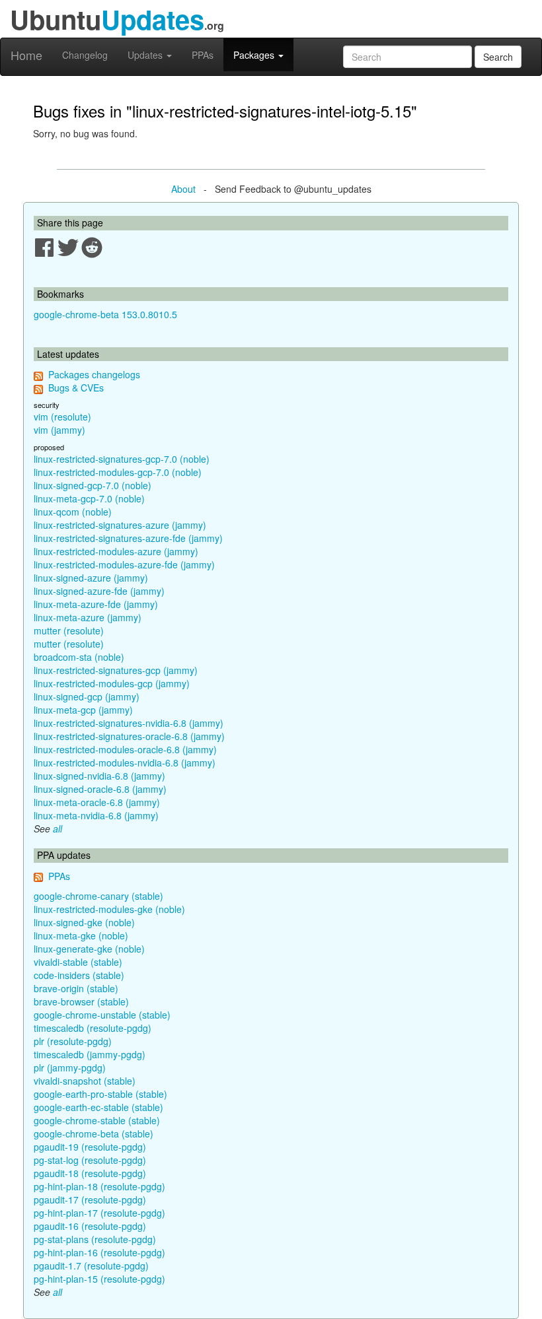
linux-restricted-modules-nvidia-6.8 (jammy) (124, 762)
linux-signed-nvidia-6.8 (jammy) (99, 775)
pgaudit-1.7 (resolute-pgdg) (91, 1265)
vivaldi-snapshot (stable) (85, 1080)
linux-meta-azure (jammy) (87, 617)
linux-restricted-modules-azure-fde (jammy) (124, 564)
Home (26, 54)
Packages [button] (255, 54)
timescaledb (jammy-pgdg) (89, 1054)
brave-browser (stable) (81, 1001)
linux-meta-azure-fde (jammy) (96, 604)
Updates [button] (146, 54)
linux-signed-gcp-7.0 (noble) (92, 485)
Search (498, 56)
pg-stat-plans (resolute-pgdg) (95, 1239)
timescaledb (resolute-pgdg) (92, 1027)
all (57, 828)
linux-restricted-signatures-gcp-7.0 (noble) (122, 458)
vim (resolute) (62, 416)
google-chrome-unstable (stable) (102, 1014)
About (183, 188)
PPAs (202, 54)
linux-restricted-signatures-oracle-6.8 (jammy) (129, 736)
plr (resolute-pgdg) (73, 1041)
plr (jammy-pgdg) (70, 1067)
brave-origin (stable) (76, 988)
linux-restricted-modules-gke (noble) (109, 909)
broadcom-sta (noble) (79, 656)
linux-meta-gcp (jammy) (83, 709)
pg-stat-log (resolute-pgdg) (90, 1160)
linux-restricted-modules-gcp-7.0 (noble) (118, 472)
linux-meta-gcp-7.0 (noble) (89, 498)
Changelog (85, 54)
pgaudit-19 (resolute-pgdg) (90, 1146)
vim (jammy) (59, 429)
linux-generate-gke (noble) (89, 948)
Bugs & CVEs (76, 387)
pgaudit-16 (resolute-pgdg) (90, 1226)
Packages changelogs (94, 374)
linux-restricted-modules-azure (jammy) (116, 551)
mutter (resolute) (69, 630)
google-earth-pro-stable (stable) (100, 1093)
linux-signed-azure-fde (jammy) (99, 590)
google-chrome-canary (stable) (98, 895)
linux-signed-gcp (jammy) (86, 696)
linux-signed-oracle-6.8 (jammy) (100, 788)
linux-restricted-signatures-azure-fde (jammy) (128, 538)
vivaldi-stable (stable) (78, 961)
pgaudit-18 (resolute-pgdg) (90, 1173)
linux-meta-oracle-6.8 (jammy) (97, 802)
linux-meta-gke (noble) (81, 935)
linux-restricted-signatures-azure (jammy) (120, 524)
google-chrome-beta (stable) (93, 1133)
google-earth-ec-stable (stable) (98, 1107)
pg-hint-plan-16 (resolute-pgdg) (99, 1252)
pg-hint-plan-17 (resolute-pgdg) (99, 1212)
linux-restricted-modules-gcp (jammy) (112, 683)
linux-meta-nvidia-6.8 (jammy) (96, 815)
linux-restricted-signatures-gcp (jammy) (116, 670)
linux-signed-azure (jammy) (91, 577)
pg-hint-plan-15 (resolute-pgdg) (99, 1278)
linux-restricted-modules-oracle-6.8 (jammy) (125, 749)
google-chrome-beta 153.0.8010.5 (105, 314)
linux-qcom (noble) (73, 511)
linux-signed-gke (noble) (84, 922)
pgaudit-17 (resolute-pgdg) (90, 1199)
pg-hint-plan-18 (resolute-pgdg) (99, 1186)
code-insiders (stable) (79, 975)
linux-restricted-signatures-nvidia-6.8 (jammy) (128, 722)
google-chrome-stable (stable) (97, 1120)
